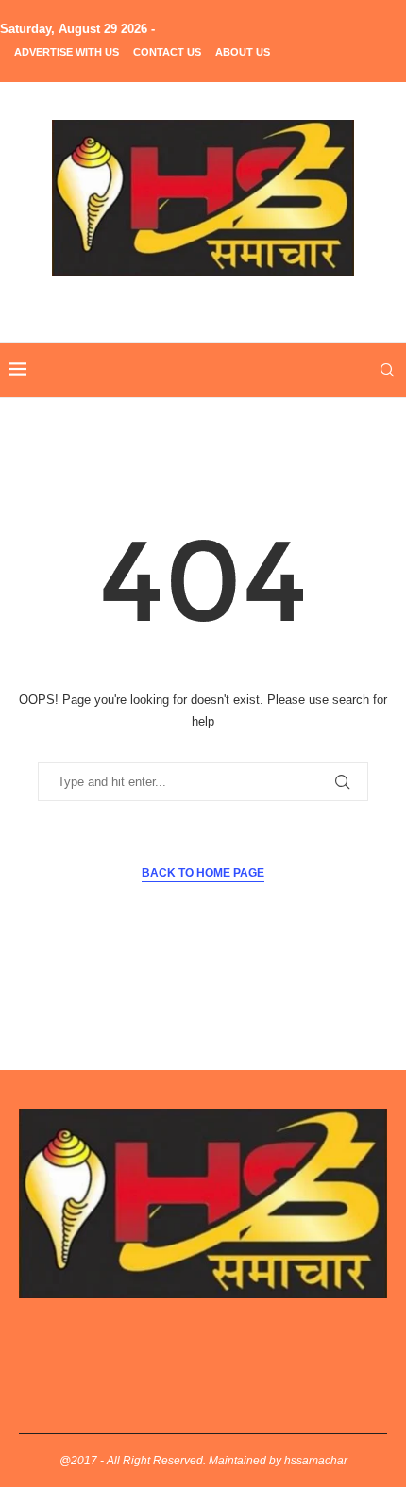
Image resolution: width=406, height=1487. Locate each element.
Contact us (167, 52)
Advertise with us (66, 52)
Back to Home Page (203, 872)
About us (242, 52)
